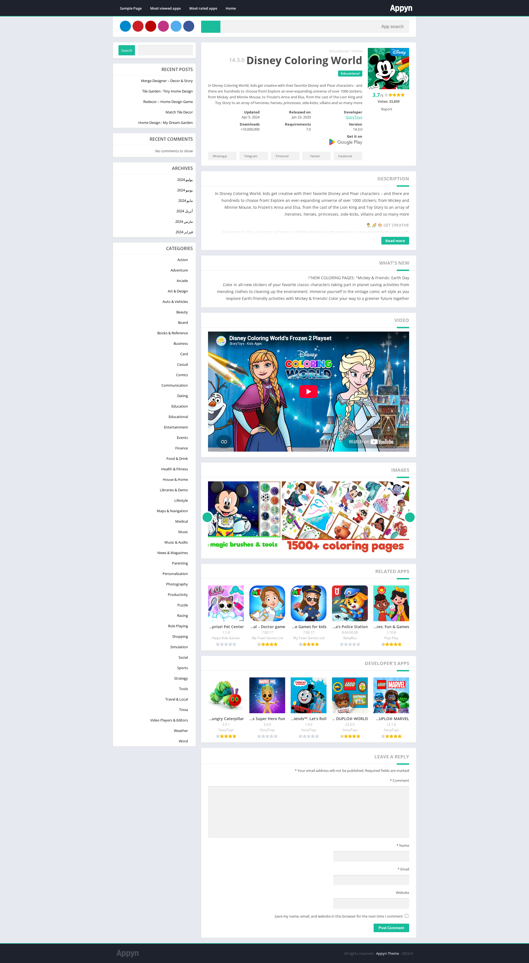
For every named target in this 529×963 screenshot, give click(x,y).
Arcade (182, 280)
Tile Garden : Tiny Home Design (167, 91)
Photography (177, 584)
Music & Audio (176, 542)
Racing (182, 615)
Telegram (250, 156)
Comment (399, 780)
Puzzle (182, 605)
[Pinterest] (138, 26)
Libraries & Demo (174, 489)
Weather (181, 730)
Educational (339, 50)
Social (183, 657)
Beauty (182, 312)
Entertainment (176, 427)
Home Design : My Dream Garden (165, 122)
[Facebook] (188, 26)
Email (403, 869)
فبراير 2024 (184, 231)
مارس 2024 (184, 221)
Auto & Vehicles (175, 301)
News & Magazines (172, 552)
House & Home (175, 479)
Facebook (345, 156)
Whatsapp (220, 156)
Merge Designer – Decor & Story (167, 80)
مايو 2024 (185, 200)
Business (181, 343)
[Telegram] (125, 26)
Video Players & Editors (169, 720)
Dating (182, 395)
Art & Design (178, 291)
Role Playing (178, 625)
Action (182, 259)
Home (231, 8)
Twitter (315, 156)
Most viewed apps (165, 8)
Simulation (179, 646)
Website (402, 892)
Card (184, 353)
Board (183, 322)
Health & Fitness (174, 468)
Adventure (179, 270)
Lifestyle (181, 500)
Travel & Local (176, 699)
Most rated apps (203, 8)
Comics (182, 374)
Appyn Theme (387, 953)
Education (179, 406)
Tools (183, 688)
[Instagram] (163, 26)
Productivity (178, 594)
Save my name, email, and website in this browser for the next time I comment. (338, 916)
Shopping (180, 636)
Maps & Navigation (172, 510)
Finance (181, 448)
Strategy (181, 678)
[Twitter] (176, 26)
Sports (182, 667)
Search (126, 50)
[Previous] (410, 517)
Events (182, 437)
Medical (181, 521)
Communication (174, 385)
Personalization (175, 573)
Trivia (183, 709)
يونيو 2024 (185, 190)
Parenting (180, 563)
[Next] (207, 517)
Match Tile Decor (179, 112)
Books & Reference (172, 332)
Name (402, 845)
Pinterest (282, 156)
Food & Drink (177, 458)
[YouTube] (150, 26)
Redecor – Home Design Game (168, 101)
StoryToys (354, 117)
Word (183, 741)
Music (183, 531)
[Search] (210, 27)
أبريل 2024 (184, 210)
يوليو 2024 (185, 179)
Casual (182, 364)
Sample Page (131, 8)
